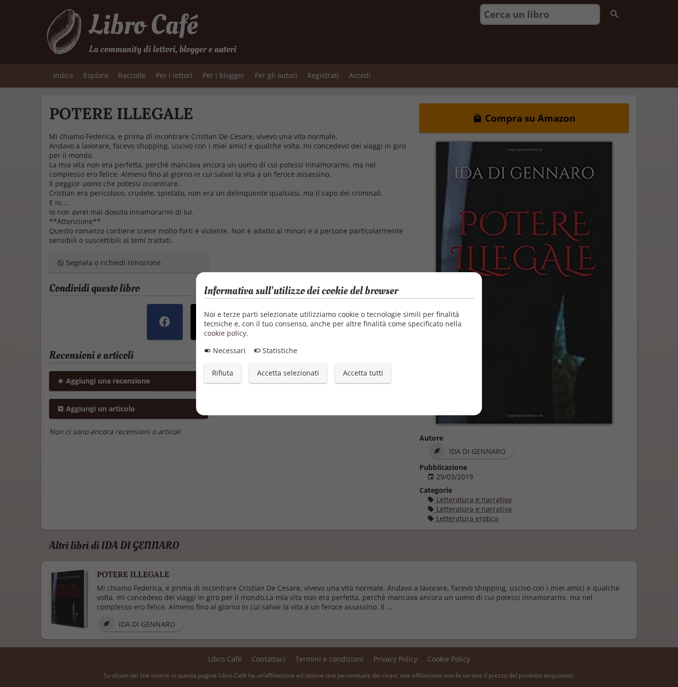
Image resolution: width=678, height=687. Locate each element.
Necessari (228, 350)
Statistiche (279, 350)
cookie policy (225, 333)
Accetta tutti (363, 373)
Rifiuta (222, 373)
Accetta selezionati (288, 373)
